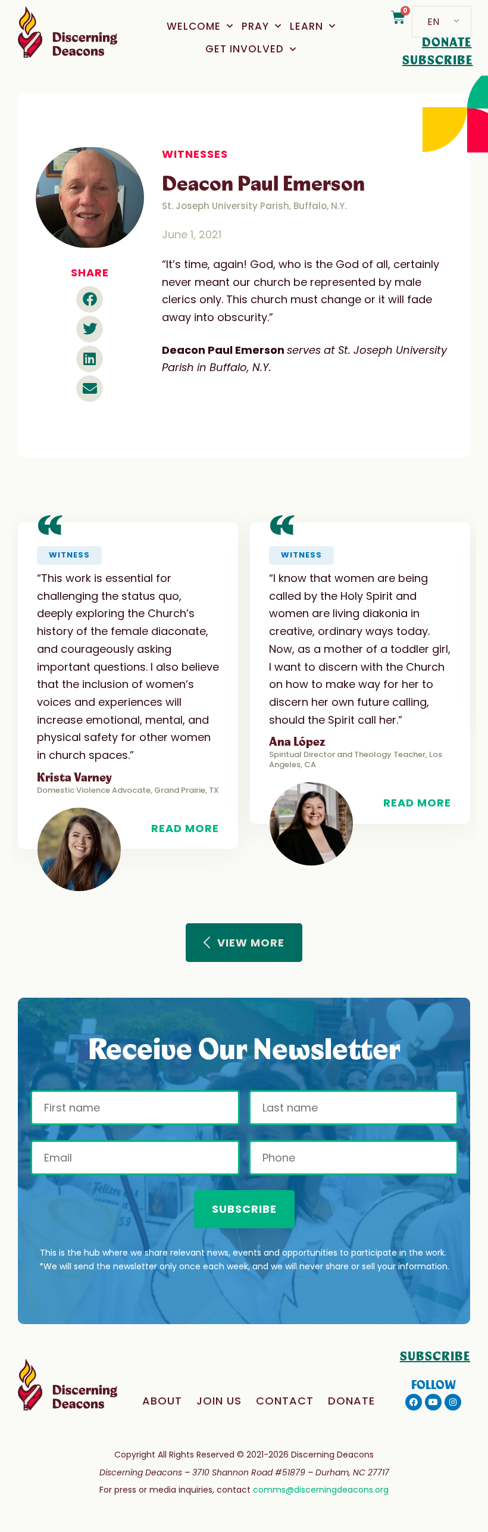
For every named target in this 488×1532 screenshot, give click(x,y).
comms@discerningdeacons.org (321, 1490)
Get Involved (244, 49)
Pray (255, 26)
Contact (285, 1400)
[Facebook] (413, 1402)
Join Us (219, 1400)
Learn (306, 26)
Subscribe (244, 1208)
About (162, 1400)
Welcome (194, 26)
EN (433, 22)
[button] (89, 299)
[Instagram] (453, 1402)
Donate (351, 1400)
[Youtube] (433, 1402)
